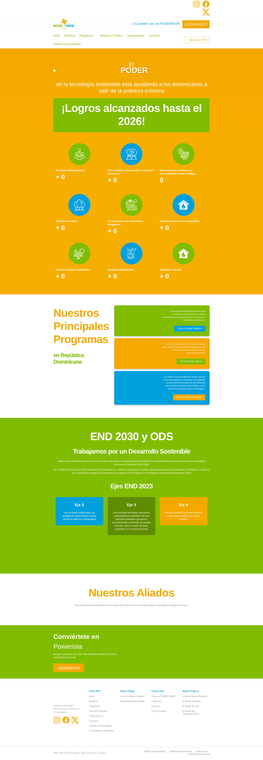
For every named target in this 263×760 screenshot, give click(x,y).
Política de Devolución (180, 751)
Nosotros (69, 35)
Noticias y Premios (111, 35)
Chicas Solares (158, 711)
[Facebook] (206, 4)
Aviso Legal (201, 751)
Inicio (56, 35)
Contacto (154, 35)
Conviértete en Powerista (101, 731)
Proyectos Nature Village (132, 701)
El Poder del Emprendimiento (191, 712)
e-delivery (156, 701)
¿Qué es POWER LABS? (163, 696)
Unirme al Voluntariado (67, 44)
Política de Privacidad (199, 754)
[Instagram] (196, 4)
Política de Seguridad (154, 751)
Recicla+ (155, 706)
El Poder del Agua (191, 701)
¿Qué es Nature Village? (132, 696)
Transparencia (135, 35)
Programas (86, 35)
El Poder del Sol (191, 706)
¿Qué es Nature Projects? (195, 696)
